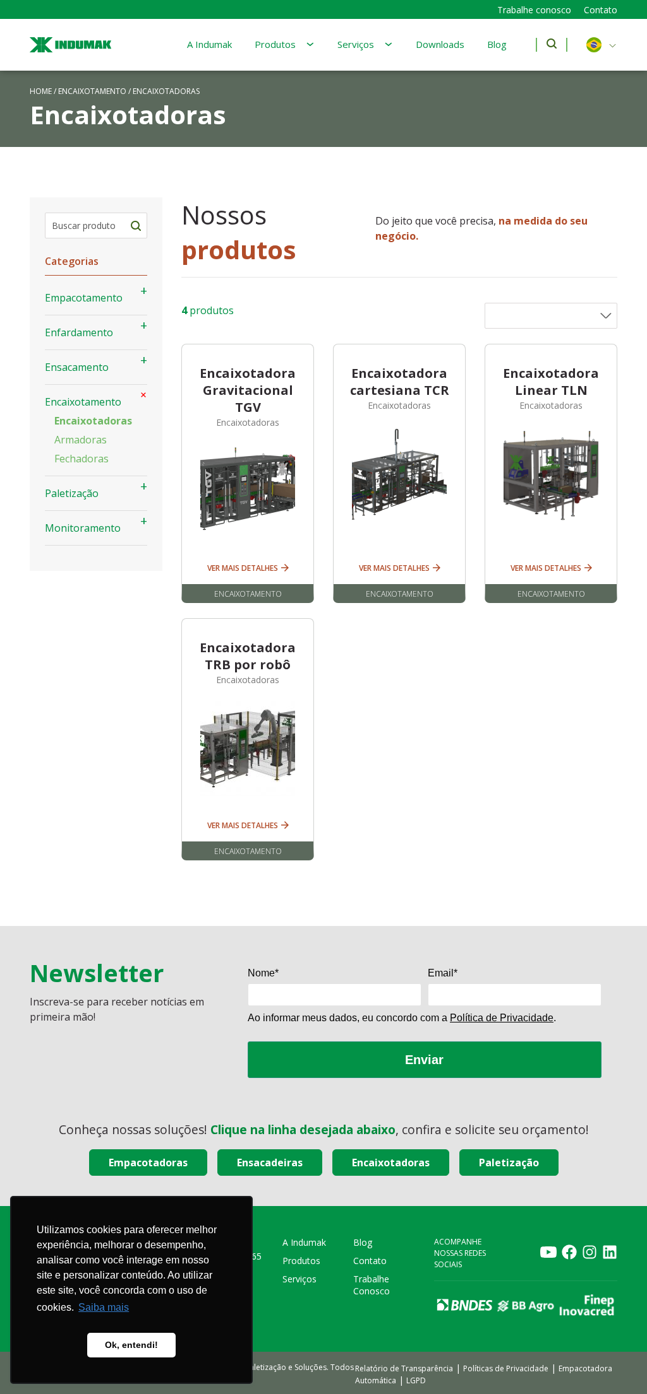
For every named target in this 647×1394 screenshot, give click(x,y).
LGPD (416, 1380)
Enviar (424, 1060)
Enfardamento (79, 332)
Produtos (275, 44)
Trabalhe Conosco (371, 1285)
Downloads (440, 44)
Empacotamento (84, 298)
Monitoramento (83, 528)
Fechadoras (81, 459)
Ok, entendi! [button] (131, 1345)
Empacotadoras (148, 1162)
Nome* (263, 973)
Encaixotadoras (93, 421)
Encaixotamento (92, 91)
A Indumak (209, 44)
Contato (600, 10)
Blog (497, 44)
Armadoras (80, 440)
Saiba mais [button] (103, 1307)
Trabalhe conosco (534, 10)
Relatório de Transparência (404, 1368)
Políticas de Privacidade (505, 1368)
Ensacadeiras (270, 1162)
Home (41, 91)
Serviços (355, 44)
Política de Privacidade (501, 1017)
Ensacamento (77, 367)
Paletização (72, 493)
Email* (442, 973)
